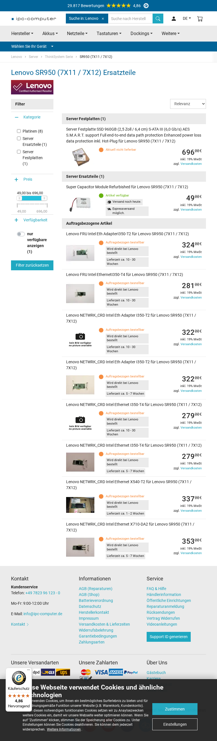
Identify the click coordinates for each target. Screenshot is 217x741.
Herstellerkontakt (94, 612)
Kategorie (31, 117)
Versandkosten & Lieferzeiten (104, 624)
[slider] (19, 198)
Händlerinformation (164, 594)
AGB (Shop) (89, 594)
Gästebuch (156, 672)
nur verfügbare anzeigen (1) (37, 243)
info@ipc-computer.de (42, 614)
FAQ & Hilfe (156, 588)
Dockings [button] (140, 33)
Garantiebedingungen (98, 636)
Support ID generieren (169, 636)
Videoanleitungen (162, 624)
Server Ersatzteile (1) (35, 141)
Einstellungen (175, 724)
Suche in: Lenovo (83, 18)
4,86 (104, 5)
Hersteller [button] (20, 33)
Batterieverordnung (96, 600)
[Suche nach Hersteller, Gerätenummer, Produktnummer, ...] (158, 18)
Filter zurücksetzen (32, 265)
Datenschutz (90, 606)
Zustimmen (175, 709)
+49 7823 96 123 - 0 (42, 593)
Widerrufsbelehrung (96, 630)
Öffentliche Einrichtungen (169, 600)
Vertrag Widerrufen (163, 618)
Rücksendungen (161, 612)
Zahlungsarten (92, 642)
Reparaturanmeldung (165, 606)
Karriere (153, 678)
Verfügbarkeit (35, 220)
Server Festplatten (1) (33, 158)
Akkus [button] (48, 33)
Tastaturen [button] (107, 33)
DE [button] (185, 18)
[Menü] (28, 671)
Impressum (89, 618)
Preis (27, 179)
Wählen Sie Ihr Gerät (29, 46)
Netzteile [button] (75, 33)
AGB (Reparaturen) (95, 588)
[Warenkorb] (200, 18)
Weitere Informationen (64, 729)
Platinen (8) (33, 131)
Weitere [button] (169, 33)
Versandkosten (191, 164)
